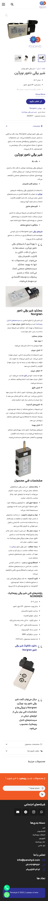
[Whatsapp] (7, 895)
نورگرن (13, 546)
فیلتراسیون (41, 831)
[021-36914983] (42, 865)
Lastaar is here (32, 892)
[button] (3, 4)
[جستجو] (12, 4)
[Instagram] (33, 812)
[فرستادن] (42, 794)
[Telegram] (25, 812)
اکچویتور (42, 838)
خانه (43, 68)
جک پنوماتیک (40, 842)
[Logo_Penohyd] (42, 4)
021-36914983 (33, 864)
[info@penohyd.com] (42, 860)
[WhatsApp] (41, 812)
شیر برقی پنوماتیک (27, 112)
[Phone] (7, 888)
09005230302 (33, 869)
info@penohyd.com (28, 860)
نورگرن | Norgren (36, 108)
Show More (40, 94)
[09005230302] (42, 869)
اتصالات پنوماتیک (38, 834)
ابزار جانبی (41, 845)
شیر (38, 68)
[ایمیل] (17, 812)
